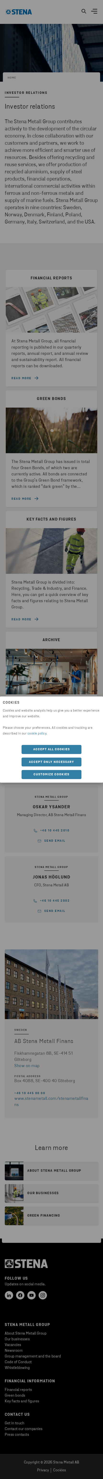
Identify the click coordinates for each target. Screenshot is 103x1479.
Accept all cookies (51, 749)
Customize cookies (51, 774)
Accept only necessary (51, 761)
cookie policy (37, 733)
